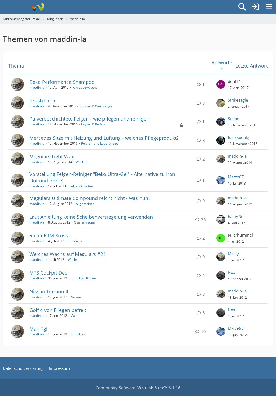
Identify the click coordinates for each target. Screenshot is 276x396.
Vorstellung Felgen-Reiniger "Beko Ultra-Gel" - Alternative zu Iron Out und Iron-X (102, 177)
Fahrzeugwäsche (85, 87)
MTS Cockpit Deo (48, 272)
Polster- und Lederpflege (99, 143)
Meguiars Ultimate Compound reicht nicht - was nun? (89, 198)
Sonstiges (75, 241)
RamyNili (236, 216)
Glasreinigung (84, 222)
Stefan (233, 118)
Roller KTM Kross (48, 235)
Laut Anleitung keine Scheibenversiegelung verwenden (91, 217)
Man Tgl (38, 328)
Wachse (82, 162)
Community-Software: (138, 387)
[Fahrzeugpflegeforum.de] (37, 6)
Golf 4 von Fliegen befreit (57, 310)
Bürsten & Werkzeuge (95, 106)
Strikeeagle (238, 100)
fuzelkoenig (238, 137)
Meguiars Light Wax (51, 156)
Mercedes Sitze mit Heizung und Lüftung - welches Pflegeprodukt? (104, 138)
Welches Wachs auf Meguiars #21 (67, 254)
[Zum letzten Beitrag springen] (220, 84)
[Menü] (269, 6)
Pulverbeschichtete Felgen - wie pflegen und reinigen (89, 118)
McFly (233, 253)
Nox (231, 272)
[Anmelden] (255, 7)
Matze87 (236, 176)
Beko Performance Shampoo (62, 82)
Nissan (76, 297)
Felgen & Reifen (93, 124)
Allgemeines (85, 203)
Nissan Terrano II (48, 291)
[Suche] (242, 6)
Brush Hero (42, 100)
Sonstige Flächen (83, 278)
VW (73, 315)
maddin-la (36, 87)
